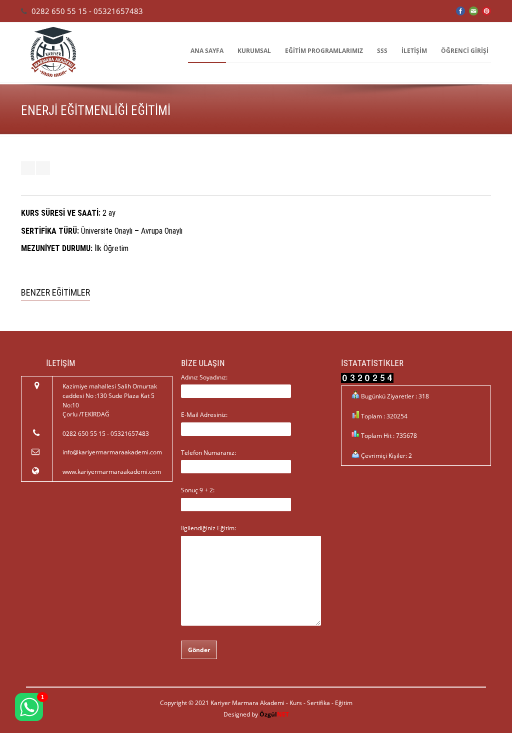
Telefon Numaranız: (208, 452)
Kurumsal (254, 50)
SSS (382, 50)
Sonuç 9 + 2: (197, 490)
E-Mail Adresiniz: (204, 414)
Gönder (199, 650)
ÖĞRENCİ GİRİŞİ (464, 50)
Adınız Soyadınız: (204, 377)
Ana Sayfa (207, 50)
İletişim (414, 50)
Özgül (274, 714)
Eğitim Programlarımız (324, 50)
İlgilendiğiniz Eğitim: (208, 528)
